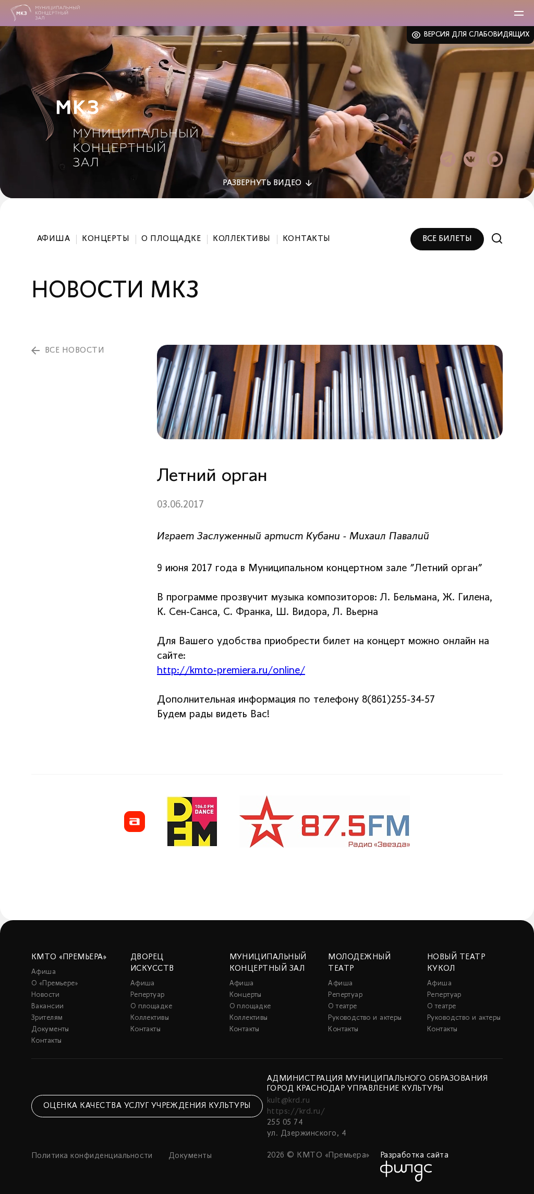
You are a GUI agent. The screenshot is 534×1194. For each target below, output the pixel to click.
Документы (50, 1029)
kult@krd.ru (288, 1100)
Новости (45, 995)
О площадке (171, 239)
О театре (342, 1006)
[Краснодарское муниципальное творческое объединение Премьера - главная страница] (45, 13)
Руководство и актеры (365, 1018)
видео (262, 183)
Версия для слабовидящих (477, 35)
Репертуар (147, 995)
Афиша (53, 239)
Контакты (307, 239)
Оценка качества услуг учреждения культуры (147, 1106)
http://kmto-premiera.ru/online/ (231, 671)
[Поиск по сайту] (497, 238)
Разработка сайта (414, 1155)
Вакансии (47, 1006)
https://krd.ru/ (296, 1111)
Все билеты (447, 239)
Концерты (105, 239)
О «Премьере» (54, 983)
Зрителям (47, 1018)
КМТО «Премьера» (68, 957)
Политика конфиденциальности (92, 1156)
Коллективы (242, 239)
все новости (74, 350)
